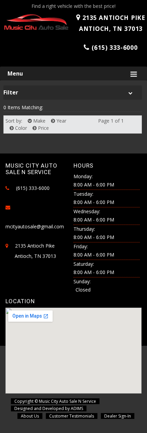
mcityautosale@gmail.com (34, 226)
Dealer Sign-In (117, 416)
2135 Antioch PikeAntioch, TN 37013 (112, 23)
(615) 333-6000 (115, 47)
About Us (30, 416)
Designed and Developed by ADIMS (48, 408)
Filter (10, 92)
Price (43, 128)
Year (60, 120)
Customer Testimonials (71, 416)
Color (20, 128)
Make (38, 120)
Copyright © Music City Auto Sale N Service (55, 401)
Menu (15, 73)
